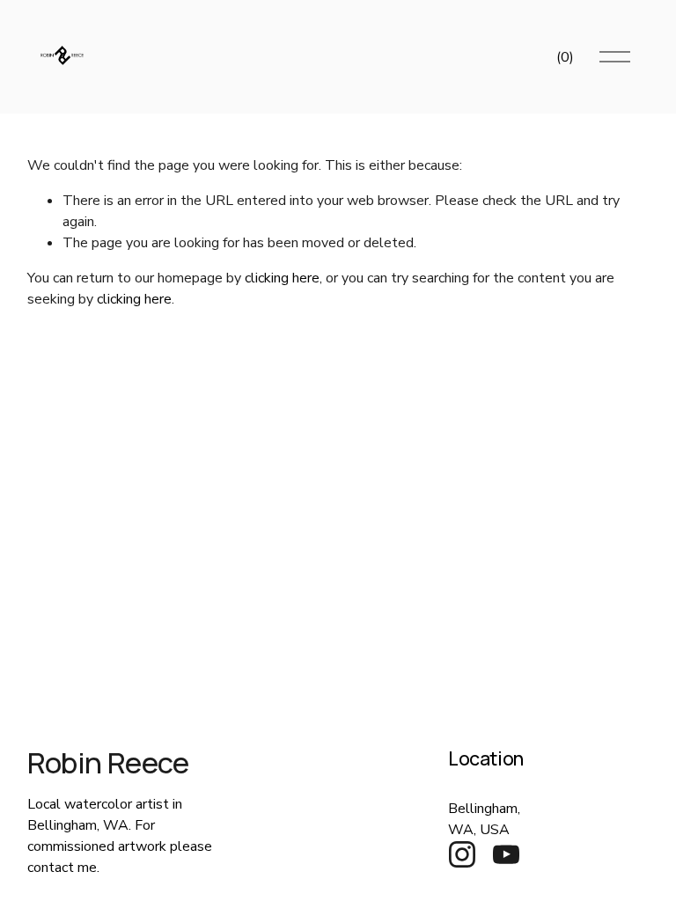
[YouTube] (506, 854)
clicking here (282, 278)
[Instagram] (462, 854)
